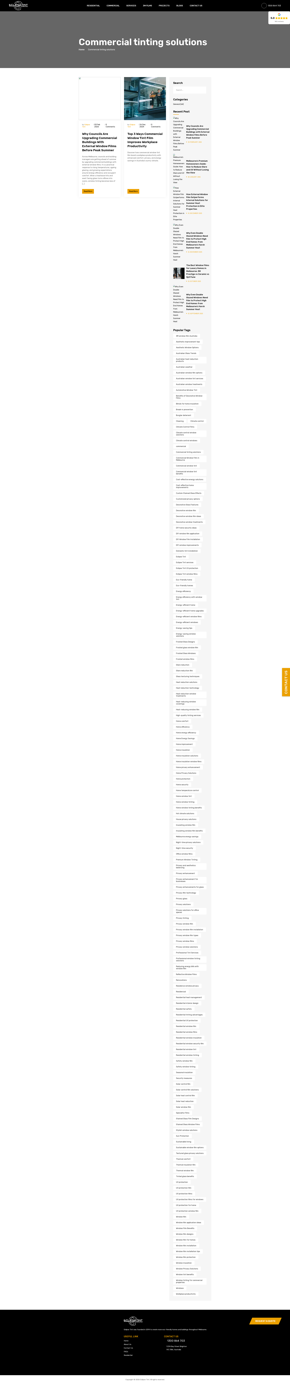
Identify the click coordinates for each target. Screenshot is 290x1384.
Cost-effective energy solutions (189, 479)
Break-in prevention (184, 409)
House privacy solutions (186, 819)
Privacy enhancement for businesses (187, 880)
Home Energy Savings (185, 738)
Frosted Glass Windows (186, 653)
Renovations (181, 980)
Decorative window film (186, 510)
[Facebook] (165, 1355)
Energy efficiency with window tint (189, 598)
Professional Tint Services (187, 953)
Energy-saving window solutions (186, 635)
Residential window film (186, 1026)
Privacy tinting (182, 918)
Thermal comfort (183, 1159)
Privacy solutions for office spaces (187, 911)
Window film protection (186, 1257)
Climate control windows (186, 440)
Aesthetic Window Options (187, 347)
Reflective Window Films (186, 974)
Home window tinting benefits (189, 808)
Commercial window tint (186, 466)
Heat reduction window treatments (186, 695)
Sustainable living (183, 1142)
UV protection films (184, 1194)
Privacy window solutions (187, 947)
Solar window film (183, 1107)
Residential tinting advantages (189, 1015)
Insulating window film (185, 825)
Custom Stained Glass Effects (188, 493)
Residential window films (186, 1032)
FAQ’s (126, 1352)
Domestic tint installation (187, 551)
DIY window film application (187, 534)
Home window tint (184, 796)
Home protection (183, 779)
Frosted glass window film (187, 648)
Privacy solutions (183, 904)
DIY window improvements (187, 545)
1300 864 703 (274, 5)
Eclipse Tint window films (186, 574)
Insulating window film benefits (189, 831)
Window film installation (186, 1246)
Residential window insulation (189, 1038)
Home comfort (182, 721)
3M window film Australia (186, 336)
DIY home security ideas (186, 528)
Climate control (197, 421)
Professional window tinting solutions (188, 959)
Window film (181, 1217)
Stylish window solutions (186, 1130)
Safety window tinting (185, 1067)
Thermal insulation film (186, 1165)
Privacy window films (185, 941)
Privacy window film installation (189, 930)
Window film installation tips (188, 1251)
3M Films (147, 5)
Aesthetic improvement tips (188, 342)
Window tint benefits (185, 1274)
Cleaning (180, 421)
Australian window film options (189, 373)
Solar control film (183, 1084)
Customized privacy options (188, 499)
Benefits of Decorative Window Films (189, 397)
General (178, 104)
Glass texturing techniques (187, 676)
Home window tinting (185, 802)
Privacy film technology (186, 893)
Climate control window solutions (186, 434)
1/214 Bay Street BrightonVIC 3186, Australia (176, 1348)
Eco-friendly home (184, 580)
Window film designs (184, 1234)
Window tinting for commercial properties (189, 1281)
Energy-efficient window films (189, 616)
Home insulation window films (188, 761)
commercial (181, 446)
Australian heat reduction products (187, 360)
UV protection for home (186, 1205)
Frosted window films (185, 659)
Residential (93, 5)
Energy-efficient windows (187, 622)
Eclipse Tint (181, 557)
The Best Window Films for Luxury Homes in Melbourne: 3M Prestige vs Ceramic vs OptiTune (197, 271)
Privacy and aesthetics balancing (186, 866)
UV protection (182, 1182)
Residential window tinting (187, 1055)
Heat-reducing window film (187, 710)
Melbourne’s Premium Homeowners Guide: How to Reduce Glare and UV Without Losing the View (197, 167)
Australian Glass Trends (186, 353)
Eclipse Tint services (184, 562)
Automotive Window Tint (186, 390)
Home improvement (184, 744)
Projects (164, 5)
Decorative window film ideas (188, 516)
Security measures (184, 1078)
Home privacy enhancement (188, 767)
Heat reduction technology (187, 688)
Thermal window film (185, 1171)
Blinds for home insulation (187, 404)
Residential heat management (189, 997)
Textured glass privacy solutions (190, 1153)
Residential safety (184, 1009)
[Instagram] (168, 1355)
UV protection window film (187, 1211)
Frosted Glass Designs (185, 642)
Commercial (113, 5)
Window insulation (184, 1263)
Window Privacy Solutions (187, 1269)
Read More (88, 191)
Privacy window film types (187, 935)
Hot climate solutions (185, 813)
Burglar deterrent (183, 415)
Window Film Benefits (185, 1228)
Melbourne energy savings (187, 837)
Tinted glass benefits (185, 1176)
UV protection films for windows (189, 1199)
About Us (127, 1344)
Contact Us (286, 682)
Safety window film (184, 1061)
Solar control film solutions (187, 1090)
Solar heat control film (185, 1095)
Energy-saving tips (184, 628)
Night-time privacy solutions (188, 842)
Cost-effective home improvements (185, 486)
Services (131, 5)
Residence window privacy (187, 986)
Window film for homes (185, 1240)
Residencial (181, 992)
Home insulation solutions (187, 756)
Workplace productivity (186, 1294)
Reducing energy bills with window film (187, 967)
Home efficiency (183, 727)
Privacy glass (181, 899)
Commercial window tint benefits (186, 473)
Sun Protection (182, 1136)
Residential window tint (186, 1049)
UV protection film (183, 1188)
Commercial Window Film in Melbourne (187, 459)
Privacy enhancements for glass (190, 887)
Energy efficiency (183, 591)
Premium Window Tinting (186, 860)
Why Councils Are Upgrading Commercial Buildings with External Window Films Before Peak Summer (99, 142)
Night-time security (184, 848)
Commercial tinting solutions (188, 452)
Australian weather (184, 367)
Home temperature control (187, 790)
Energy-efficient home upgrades (190, 611)
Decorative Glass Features (187, 505)
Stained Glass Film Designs (187, 1119)
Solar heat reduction (185, 1101)
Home (82, 49)
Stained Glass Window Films (188, 1124)
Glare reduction (182, 665)
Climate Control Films (185, 427)
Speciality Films (182, 1113)
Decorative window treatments (189, 522)
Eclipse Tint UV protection (187, 568)
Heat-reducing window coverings (186, 703)
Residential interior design (187, 1003)
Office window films (184, 854)
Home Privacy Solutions (186, 773)
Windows (180, 1288)
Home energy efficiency (186, 733)
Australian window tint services (189, 378)
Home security (182, 785)
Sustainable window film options (190, 1147)
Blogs (179, 5)
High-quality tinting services (188, 715)
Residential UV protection (187, 1020)
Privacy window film (184, 924)
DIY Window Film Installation (188, 539)
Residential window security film (190, 1044)
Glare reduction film (184, 671)
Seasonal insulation (184, 1072)
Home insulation (183, 750)
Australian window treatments (189, 384)
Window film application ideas (188, 1222)
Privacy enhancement (185, 873)
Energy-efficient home (185, 605)
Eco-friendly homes (184, 585)
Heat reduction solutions (186, 682)
